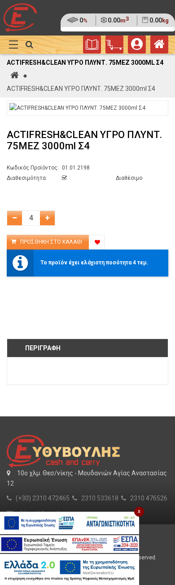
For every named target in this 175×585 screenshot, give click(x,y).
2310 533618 (99, 498)
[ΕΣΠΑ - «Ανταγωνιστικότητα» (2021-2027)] (69, 523)
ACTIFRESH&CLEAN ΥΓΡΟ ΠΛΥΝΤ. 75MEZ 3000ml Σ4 (81, 88)
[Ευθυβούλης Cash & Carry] (159, 46)
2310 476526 (148, 498)
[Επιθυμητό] (97, 242)
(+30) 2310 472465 (43, 498)
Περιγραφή (43, 348)
